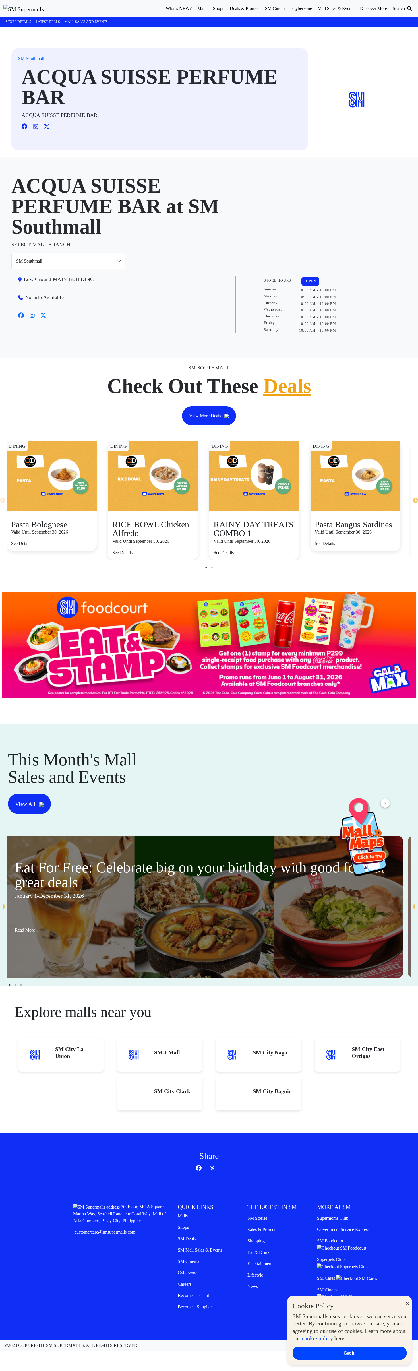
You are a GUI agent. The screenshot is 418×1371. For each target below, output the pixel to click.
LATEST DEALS (48, 22)
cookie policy (317, 1338)
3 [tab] (21, 985)
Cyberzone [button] (302, 8)
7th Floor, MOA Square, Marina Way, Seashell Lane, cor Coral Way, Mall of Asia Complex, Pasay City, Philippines (119, 1213)
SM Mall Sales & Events (200, 1250)
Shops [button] (218, 8)
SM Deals (187, 1238)
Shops (183, 1227)
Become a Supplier (195, 1306)
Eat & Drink (258, 1252)
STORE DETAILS (18, 22)
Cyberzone (187, 1272)
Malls (183, 1215)
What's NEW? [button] (179, 8)
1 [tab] (206, 567)
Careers (184, 1284)
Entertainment (259, 1263)
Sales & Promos (261, 1229)
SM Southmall (31, 58)
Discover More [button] (373, 8)
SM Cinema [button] (276, 8)
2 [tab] (212, 567)
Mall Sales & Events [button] (336, 8)
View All (26, 804)
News (252, 1286)
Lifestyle (255, 1275)
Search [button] (399, 8)
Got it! (349, 1353)
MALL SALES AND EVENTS (86, 22)
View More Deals (205, 415)
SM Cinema (188, 1261)
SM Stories (257, 1218)
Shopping (256, 1240)
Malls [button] (202, 8)
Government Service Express (343, 1229)
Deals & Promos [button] (244, 8)
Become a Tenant (193, 1295)
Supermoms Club (332, 1218)
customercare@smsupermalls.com (105, 1232)
